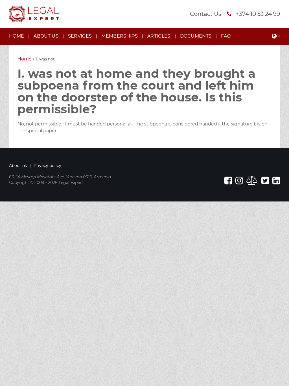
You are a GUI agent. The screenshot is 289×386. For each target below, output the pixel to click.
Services (80, 36)
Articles (158, 36)
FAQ (226, 36)
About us (46, 36)
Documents (196, 36)
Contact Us (205, 13)
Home (16, 36)
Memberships (119, 36)
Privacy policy (47, 166)
